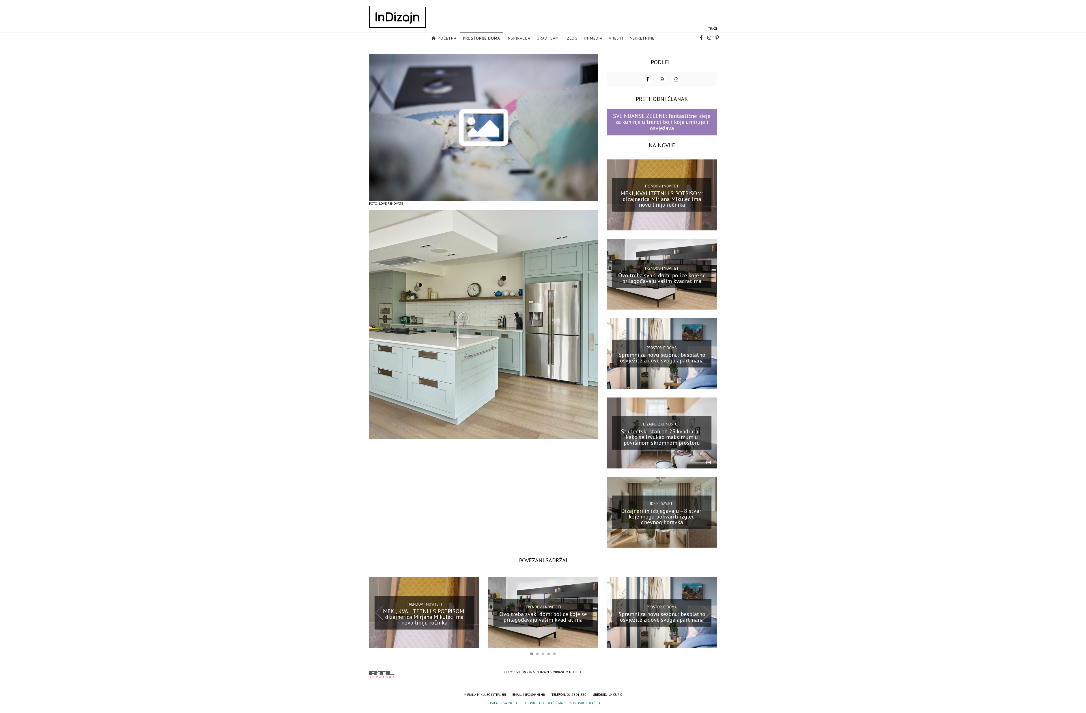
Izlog (571, 38)
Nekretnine (642, 38)
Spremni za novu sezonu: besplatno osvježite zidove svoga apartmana (662, 357)
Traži (712, 28)
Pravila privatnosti (502, 703)
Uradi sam (548, 38)
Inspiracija (518, 38)
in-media (593, 38)
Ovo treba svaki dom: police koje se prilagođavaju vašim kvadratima (662, 278)
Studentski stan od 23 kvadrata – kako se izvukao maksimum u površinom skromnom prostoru (662, 437)
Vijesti (616, 38)
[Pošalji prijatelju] (676, 79)
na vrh (711, 672)
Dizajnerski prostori (661, 424)
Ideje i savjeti (662, 503)
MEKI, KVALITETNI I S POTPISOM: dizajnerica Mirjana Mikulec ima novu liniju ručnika (661, 198)
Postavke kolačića (584, 703)
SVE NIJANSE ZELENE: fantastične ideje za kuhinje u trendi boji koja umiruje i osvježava (661, 122)
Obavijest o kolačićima (544, 703)
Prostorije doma (481, 38)
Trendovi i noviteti (662, 186)
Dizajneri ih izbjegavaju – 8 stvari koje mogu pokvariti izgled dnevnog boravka (662, 516)
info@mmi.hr (534, 694)
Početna (447, 38)
